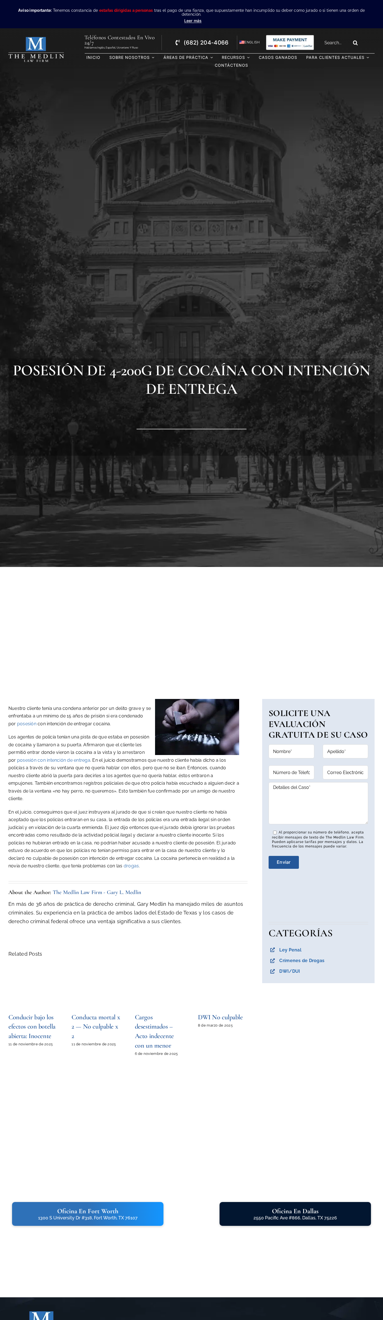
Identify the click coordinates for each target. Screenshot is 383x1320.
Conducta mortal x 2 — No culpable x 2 (95, 1026)
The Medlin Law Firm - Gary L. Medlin (97, 892)
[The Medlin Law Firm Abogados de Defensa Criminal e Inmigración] (41, 1314)
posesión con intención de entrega (53, 760)
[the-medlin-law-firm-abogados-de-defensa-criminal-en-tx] (36, 39)
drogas (131, 866)
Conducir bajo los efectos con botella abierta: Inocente (32, 1026)
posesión (26, 723)
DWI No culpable (220, 1017)
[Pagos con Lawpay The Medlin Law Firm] (289, 37)
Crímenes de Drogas (301, 960)
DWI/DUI (289, 971)
